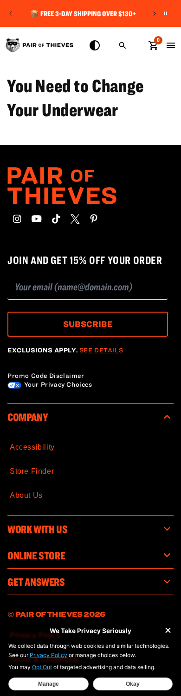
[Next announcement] (154, 13)
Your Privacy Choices (57, 384)
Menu (170, 45)
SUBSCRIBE (88, 324)
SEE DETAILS (101, 350)
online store (36, 555)
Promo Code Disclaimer (45, 375)
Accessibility (32, 447)
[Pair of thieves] (90, 185)
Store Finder (32, 471)
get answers (36, 581)
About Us (26, 495)
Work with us (37, 528)
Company (27, 416)
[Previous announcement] (10, 13)
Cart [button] (153, 44)
